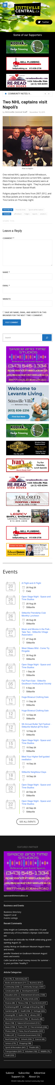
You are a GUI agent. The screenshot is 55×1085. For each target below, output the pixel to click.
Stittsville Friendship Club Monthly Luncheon (34, 614)
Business (35, 982)
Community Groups (33, 986)
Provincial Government (28, 1035)
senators (43, 214)
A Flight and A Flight (31, 583)
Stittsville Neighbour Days (34, 771)
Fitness (23, 1003)
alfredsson (18, 214)
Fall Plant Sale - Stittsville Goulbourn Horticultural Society (36, 682)
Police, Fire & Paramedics (31, 1031)
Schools (26, 1039)
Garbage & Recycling (32, 1007)
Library (35, 1015)
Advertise (39, 1072)
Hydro (23, 1015)
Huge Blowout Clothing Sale (35, 697)
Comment (8, 238)
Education (11, 995)
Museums (36, 1019)
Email (6, 285)
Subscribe (24, 1072)
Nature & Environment (28, 1023)
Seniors (10, 1043)
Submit (10, 1072)
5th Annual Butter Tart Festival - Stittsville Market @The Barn (36, 725)
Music (9, 1023)
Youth (9, 1055)
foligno (27, 214)
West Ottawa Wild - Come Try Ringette (35, 649)
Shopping (25, 1043)
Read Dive (8, 939)
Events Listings (11, 918)
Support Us (17, 1076)
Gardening (11, 1011)
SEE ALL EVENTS (27, 821)
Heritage (39, 1011)
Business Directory (12, 912)
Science (39, 1039)
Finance (10, 1003)
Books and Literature (15, 982)
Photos (10, 1031)
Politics (9, 1035)
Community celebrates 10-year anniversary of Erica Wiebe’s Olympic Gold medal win (26, 932)
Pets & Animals (39, 1027)
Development (29, 991)
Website (7, 299)
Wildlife (45, 1051)
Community (12, 986)
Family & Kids (30, 999)
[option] (29, 93)
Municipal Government (16, 1019)
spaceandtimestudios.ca (16, 895)
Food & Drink (20, 210)
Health (25, 1011)
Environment (12, 999)
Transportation (13, 1051)
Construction (12, 991)
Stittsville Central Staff (16, 112)
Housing (10, 1015)
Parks (22, 1027)
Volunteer (31, 1051)
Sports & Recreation (36, 210)
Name (6, 272)
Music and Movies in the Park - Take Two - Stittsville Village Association (36, 632)
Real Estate (11, 1039)
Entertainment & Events (33, 995)
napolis (34, 214)
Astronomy (21, 979)
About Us (34, 1076)
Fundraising (12, 1007)
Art (8, 979)
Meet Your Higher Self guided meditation (36, 758)
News (10, 1027)
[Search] (47, 337)
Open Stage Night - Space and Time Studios (36, 598)
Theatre (34, 1047)
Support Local (10, 915)
